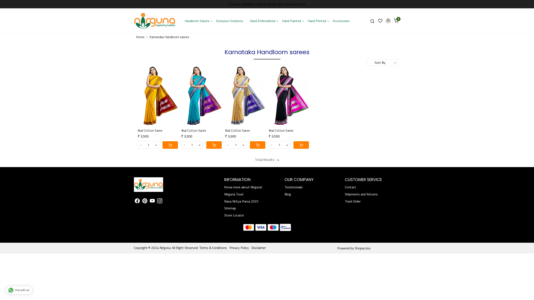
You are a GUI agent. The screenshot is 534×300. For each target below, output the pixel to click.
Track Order (353, 201)
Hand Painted (291, 21)
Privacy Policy (239, 248)
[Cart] (170, 145)
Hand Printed (317, 21)
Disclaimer (258, 248)
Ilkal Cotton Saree (150, 130)
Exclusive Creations (229, 21)
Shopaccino (363, 248)
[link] (372, 21)
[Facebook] (137, 201)
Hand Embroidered (262, 21)
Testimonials (294, 187)
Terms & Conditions (213, 248)
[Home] (155, 20)
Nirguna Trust (234, 194)
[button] (388, 21)
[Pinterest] (144, 201)
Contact (350, 187)
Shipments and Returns (361, 194)
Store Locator (234, 215)
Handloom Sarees (197, 21)
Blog (288, 194)
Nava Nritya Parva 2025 (241, 201)
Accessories (341, 21)
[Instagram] (159, 201)
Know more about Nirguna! (243, 187)
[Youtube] (152, 201)
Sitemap (230, 208)
